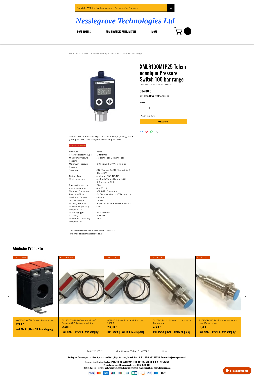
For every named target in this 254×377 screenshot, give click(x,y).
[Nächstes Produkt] (245, 296)
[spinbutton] (146, 107)
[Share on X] (156, 131)
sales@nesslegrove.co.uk (176, 357)
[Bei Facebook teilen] (141, 131)
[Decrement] (142, 107)
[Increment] (150, 107)
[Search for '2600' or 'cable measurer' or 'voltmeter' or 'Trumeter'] (170, 7)
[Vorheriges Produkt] (8, 296)
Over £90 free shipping (159, 95)
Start (71, 53)
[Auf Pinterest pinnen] (146, 131)
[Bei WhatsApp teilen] (151, 131)
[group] (127, 296)
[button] (183, 31)
